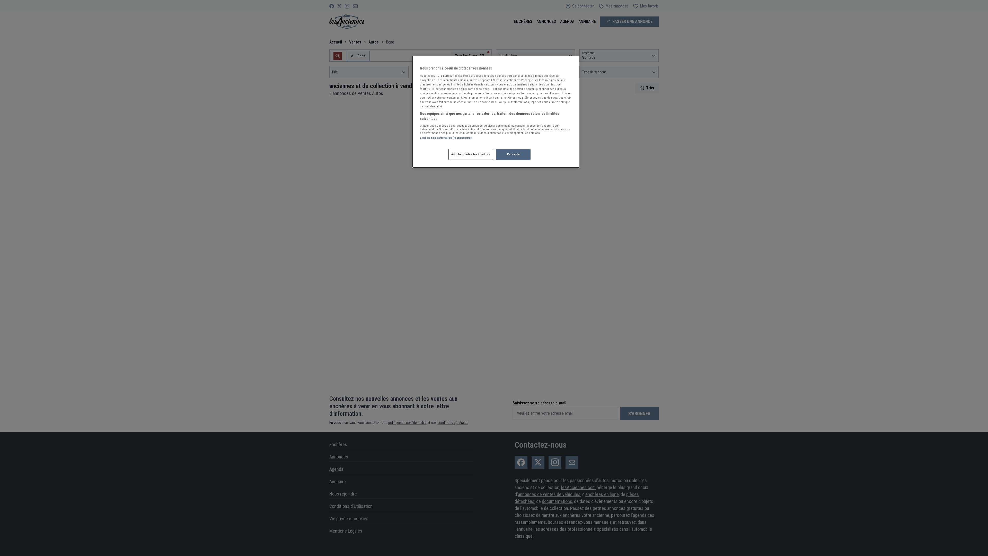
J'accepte (513, 154)
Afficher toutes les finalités (470, 154)
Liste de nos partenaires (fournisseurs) (446, 138)
